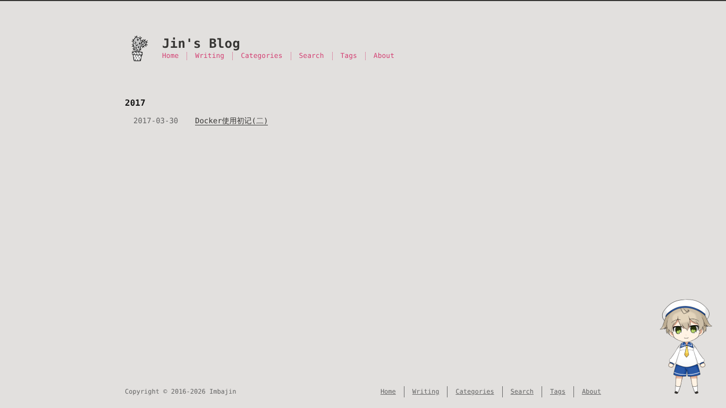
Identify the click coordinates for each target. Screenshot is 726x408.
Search (311, 56)
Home (170, 56)
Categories (261, 56)
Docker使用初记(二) (231, 121)
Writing (209, 56)
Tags (349, 56)
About (384, 56)
